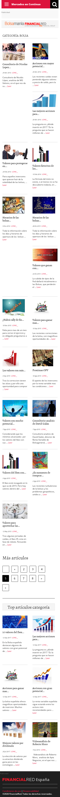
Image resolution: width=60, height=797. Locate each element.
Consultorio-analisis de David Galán (43, 422)
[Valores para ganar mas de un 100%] (41, 307)
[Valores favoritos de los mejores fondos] (40, 153)
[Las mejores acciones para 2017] (45, 100)
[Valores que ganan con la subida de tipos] (45, 254)
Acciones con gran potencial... (42, 689)
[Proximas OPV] (42, 357)
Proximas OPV (40, 370)
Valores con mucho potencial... (12, 422)
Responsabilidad (31, 791)
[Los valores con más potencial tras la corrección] (10, 357)
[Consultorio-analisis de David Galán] (44, 408)
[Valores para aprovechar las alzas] (15, 511)
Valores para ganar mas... (42, 321)
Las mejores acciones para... (43, 112)
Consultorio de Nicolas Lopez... (14, 65)
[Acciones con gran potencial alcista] (42, 675)
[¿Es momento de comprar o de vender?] (40, 460)
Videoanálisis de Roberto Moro (41, 742)
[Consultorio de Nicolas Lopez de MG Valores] (13, 51)
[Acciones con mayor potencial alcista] (40, 51)
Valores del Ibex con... (14, 472)
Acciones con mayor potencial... (43, 64)
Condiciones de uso (11, 791)
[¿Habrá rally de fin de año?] (13, 307)
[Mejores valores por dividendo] (14, 730)
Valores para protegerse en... (15, 164)
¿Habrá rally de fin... (13, 320)
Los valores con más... (14, 370)
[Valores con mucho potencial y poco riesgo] (15, 408)
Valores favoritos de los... (43, 167)
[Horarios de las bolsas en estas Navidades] (43, 205)
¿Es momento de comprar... (41, 474)
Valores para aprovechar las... (11, 524)
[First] (5, 569)
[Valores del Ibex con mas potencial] (10, 460)
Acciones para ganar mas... (13, 689)
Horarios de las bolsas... (10, 218)
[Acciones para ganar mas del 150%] (11, 675)
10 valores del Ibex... (13, 632)
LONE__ (15, 72)
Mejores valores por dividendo (12, 744)
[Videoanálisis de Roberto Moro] (45, 729)
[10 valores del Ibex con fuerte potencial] (15, 621)
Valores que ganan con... (42, 266)
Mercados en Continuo (26, 4)
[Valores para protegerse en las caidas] (15, 152)
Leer (9, 86)
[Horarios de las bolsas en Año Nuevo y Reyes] (13, 205)
